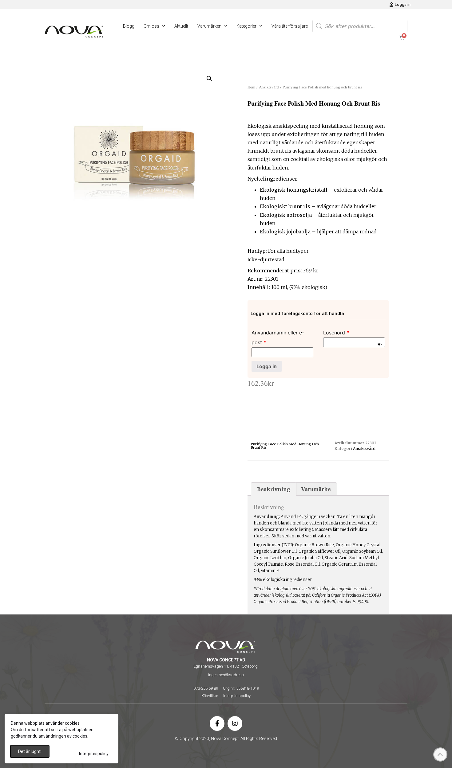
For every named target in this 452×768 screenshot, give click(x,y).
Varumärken (209, 26)
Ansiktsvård (269, 87)
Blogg (128, 26)
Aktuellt (181, 26)
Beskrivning (273, 489)
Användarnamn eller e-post (278, 337)
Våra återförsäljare (290, 26)
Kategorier (246, 26)
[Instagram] (235, 723)
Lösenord (336, 332)
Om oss (151, 26)
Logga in (266, 366)
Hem (251, 87)
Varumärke (316, 489)
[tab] (273, 489)
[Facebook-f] (217, 723)
